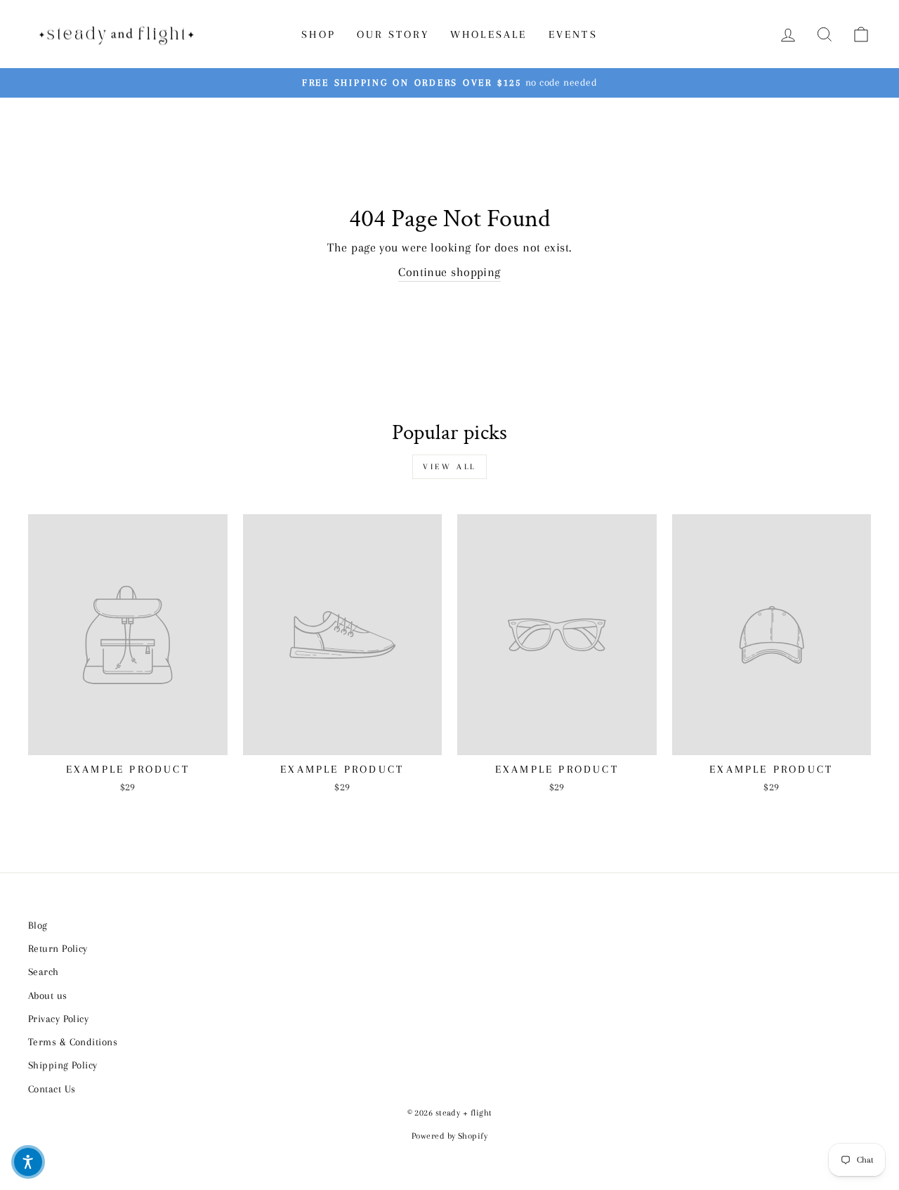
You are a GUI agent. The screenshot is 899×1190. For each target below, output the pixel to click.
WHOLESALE (488, 34)
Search (43, 971)
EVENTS (573, 34)
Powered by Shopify (449, 1136)
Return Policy (58, 948)
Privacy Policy (58, 1018)
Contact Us (52, 1088)
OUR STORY (393, 34)
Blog (38, 925)
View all (449, 466)
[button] (28, 1162)
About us (47, 995)
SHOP (318, 34)
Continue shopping (449, 272)
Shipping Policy (63, 1065)
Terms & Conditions (72, 1041)
